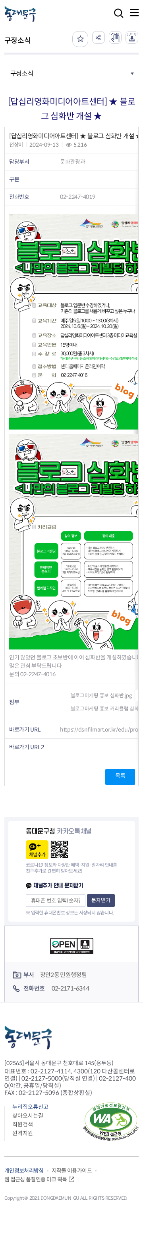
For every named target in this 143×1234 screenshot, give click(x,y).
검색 (116, 19)
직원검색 (22, 1124)
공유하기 (98, 37)
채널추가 (37, 854)
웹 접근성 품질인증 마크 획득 (35, 1179)
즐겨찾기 (80, 39)
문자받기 (100, 900)
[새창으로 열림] (115, 37)
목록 (120, 775)
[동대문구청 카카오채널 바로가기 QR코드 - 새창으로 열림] (59, 849)
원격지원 (22, 1133)
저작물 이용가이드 (72, 1170)
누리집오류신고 (30, 1106)
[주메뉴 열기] (134, 12)
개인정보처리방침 (24, 1170)
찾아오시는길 (27, 1115)
